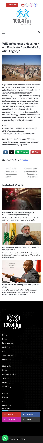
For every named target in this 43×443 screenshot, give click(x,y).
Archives (5, 393)
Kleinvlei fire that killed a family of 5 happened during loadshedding (18, 213)
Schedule (6, 378)
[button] (5, 438)
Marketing (6, 347)
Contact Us (6, 359)
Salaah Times (7, 355)
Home (4, 335)
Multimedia (6, 366)
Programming (7, 343)
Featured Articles (8, 374)
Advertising (6, 386)
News (4, 339)
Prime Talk (24, 160)
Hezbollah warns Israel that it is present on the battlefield (20, 248)
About (4, 351)
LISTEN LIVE (12, 5)
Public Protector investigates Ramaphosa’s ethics (20, 285)
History (5, 397)
